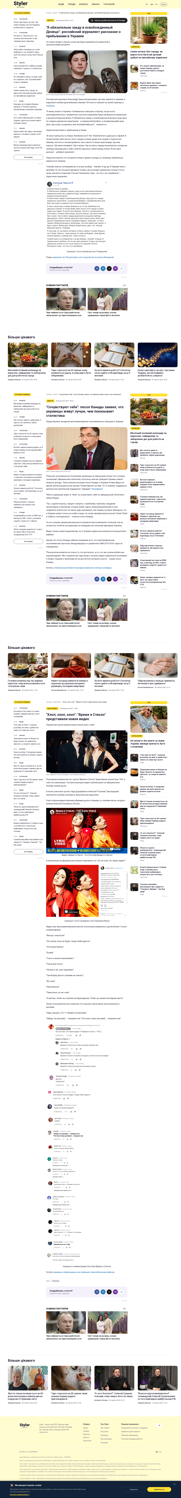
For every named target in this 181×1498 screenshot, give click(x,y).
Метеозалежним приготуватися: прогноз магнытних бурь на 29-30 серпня (28, 148)
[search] (146, 4)
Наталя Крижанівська (59, 690)
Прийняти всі (159, 1489)
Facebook (50, 106)
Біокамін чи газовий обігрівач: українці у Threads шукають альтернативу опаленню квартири (28, 107)
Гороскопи (109, 4)
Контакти (104, 1432)
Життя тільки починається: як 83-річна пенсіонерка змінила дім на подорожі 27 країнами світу (28, 768)
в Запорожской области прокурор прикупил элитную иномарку (82, 568)
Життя (55, 13)
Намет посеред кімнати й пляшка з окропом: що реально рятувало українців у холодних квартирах (28, 477)
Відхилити (134, 1489)
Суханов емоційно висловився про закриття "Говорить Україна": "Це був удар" (28, 842)
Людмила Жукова (14, 380)
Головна (49, 13)
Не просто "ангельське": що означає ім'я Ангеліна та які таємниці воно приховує (25, 38)
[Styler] (21, 4)
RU (156, 4)
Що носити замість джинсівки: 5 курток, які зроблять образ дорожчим (27, 422)
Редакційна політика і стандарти (134, 1428)
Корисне (83, 4)
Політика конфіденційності (132, 1439)
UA (152, 4)
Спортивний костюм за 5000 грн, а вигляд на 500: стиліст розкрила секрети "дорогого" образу (28, 518)
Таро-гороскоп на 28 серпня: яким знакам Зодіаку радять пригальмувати (28, 782)
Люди (61, 4)
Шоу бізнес (57, 702)
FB (97, 268)
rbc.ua (164, 4)
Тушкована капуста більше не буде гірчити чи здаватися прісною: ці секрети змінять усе (27, 741)
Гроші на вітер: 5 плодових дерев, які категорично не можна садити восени (28, 755)
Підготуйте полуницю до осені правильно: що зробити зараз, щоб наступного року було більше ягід (28, 53)
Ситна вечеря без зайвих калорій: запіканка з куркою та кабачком (28, 67)
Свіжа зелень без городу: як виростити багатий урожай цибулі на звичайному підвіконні (28, 93)
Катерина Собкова (58, 380)
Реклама (104, 1443)
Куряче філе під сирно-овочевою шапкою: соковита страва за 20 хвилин (28, 134)
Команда (104, 1435)
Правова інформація (129, 1435)
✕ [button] (174, 1484)
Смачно (96, 4)
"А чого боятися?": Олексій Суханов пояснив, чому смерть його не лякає (27, 796)
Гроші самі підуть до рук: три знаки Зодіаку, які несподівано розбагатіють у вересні (27, 25)
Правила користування (130, 1432)
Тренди (71, 4)
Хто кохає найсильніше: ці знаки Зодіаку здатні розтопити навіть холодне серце (27, 120)
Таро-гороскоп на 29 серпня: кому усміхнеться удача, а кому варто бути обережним (71, 373)
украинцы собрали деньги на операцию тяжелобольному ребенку (84, 1272)
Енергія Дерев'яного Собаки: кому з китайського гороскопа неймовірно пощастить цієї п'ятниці (28, 827)
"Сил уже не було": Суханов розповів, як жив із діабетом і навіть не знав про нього (26, 727)
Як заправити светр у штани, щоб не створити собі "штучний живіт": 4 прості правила (28, 79)
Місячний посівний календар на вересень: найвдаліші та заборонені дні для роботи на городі (27, 373)
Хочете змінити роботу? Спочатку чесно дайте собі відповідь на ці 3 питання (112, 373)
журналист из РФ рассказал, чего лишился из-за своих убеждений (83, 257)
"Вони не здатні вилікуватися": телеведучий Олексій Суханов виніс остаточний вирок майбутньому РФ (26, 811)
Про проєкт (105, 1428)
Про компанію (106, 1439)
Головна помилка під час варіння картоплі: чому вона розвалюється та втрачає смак (28, 463)
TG (103, 268)
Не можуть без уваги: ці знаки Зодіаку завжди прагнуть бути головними (26, 714)
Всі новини (28, 157)
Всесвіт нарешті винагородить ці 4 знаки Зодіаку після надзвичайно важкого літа (28, 450)
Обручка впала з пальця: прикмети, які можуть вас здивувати (24, 504)
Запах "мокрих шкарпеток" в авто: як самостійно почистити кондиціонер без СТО (28, 532)
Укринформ (96, 489)
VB (115, 268)
